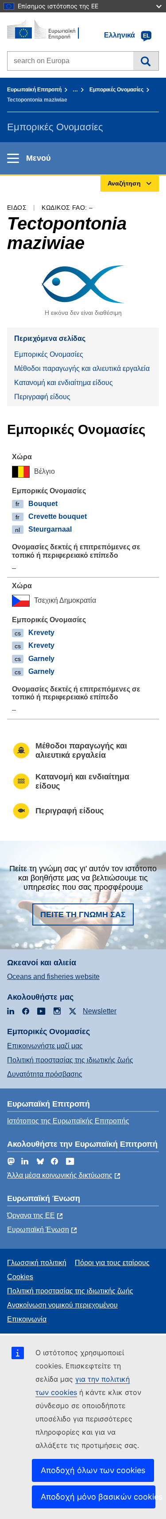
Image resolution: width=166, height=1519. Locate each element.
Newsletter (99, 1011)
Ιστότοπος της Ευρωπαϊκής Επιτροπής (68, 1121)
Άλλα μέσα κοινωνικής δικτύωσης (59, 1175)
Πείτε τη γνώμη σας (83, 914)
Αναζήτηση (145, 61)
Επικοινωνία (26, 1319)
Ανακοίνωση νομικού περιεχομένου (62, 1305)
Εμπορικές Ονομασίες (116, 90)
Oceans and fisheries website (53, 976)
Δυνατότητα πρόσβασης (44, 1074)
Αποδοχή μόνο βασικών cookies (98, 1496)
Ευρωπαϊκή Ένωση (38, 1229)
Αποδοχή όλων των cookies (93, 1470)
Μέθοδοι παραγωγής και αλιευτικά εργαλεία (82, 368)
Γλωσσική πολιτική (36, 1262)
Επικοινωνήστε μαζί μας (45, 1046)
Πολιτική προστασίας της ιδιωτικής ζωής (70, 1060)
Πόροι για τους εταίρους (112, 1262)
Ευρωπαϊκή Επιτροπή (34, 90)
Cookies (20, 1277)
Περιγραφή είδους (42, 397)
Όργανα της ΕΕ (31, 1215)
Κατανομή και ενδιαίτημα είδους (63, 382)
